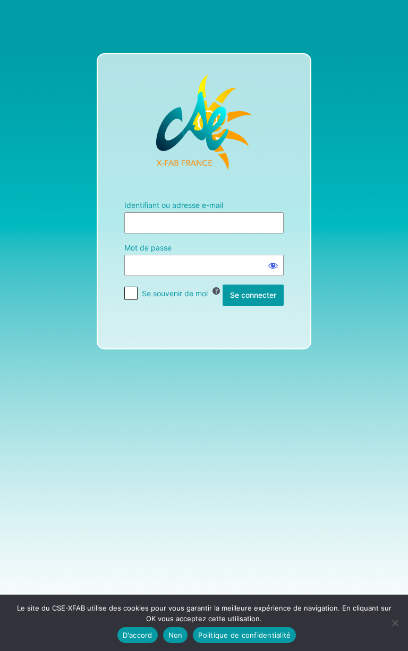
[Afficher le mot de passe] (273, 265)
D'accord (137, 635)
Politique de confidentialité (244, 635)
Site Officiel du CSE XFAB (204, 122)
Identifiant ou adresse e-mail (173, 205)
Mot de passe (148, 247)
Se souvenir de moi (175, 293)
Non (175, 635)
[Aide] (216, 291)
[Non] (394, 622)
